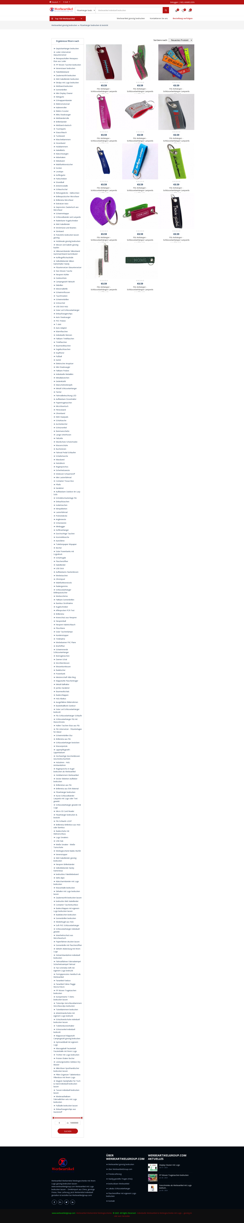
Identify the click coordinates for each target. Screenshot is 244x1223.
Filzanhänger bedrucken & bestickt (94, 25)
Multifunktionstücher (64, 164)
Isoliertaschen (61, 505)
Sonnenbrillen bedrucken (65, 918)
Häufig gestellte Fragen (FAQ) (120, 1179)
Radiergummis (61, 586)
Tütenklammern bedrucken (66, 1009)
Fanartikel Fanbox (63, 980)
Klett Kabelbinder (62, 224)
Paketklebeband (62, 72)
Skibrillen (59, 285)
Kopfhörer (59, 353)
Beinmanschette (62, 431)
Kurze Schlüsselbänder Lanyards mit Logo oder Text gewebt (66, 798)
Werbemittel (92, 1213)
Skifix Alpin (60, 878)
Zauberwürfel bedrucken (65, 75)
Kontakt (111, 1201)
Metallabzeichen (62, 378)
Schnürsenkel (61, 427)
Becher (58, 548)
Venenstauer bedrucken (65, 68)
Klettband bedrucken (64, 86)
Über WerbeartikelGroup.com (120, 1169)
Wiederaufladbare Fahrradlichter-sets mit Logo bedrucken (65, 1099)
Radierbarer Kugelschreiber (66, 220)
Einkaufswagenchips (63, 313)
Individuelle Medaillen (64, 374)
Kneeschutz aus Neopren (66, 617)
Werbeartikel (81, 1213)
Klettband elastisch (63, 125)
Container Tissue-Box (64, 481)
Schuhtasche (60, 420)
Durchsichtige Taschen (65, 533)
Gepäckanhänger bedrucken (67, 48)
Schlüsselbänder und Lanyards (68, 217)
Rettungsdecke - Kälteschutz (67, 193)
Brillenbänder (61, 122)
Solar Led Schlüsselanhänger (67, 310)
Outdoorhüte (61, 278)
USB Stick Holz (61, 306)
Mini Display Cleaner (64, 93)
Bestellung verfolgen (183, 18)
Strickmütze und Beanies (65, 228)
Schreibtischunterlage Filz (66, 498)
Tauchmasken (61, 296)
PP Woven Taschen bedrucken (68, 65)
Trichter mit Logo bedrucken (67, 1055)
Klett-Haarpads (61, 417)
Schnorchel (60, 303)
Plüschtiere (60, 628)
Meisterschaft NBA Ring (65, 677)
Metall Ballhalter (62, 684)
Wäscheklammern (63, 139)
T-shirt (58, 324)
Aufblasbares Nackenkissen (66, 572)
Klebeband (60, 161)
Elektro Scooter (62, 111)
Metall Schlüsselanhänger (66, 388)
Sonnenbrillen (61, 89)
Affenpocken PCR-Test (64, 610)
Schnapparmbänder (63, 100)
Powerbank (60, 673)
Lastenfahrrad (61, 512)
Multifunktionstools (63, 582)
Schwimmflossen (62, 292)
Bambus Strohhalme (64, 603)
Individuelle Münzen (63, 335)
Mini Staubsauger (62, 367)
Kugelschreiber (61, 607)
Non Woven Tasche (63, 271)
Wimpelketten (61, 508)
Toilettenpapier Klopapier (66, 544)
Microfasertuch (61, 406)
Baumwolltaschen (63, 345)
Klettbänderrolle (62, 118)
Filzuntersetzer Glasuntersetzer (68, 267)
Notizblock (60, 463)
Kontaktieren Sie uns (159, 18)
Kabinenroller (61, 107)
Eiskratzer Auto (61, 203)
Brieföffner (60, 646)
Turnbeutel (60, 136)
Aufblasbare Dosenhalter (65, 399)
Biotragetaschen (62, 656)
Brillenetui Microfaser (64, 200)
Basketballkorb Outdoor (65, 705)
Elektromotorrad (62, 104)
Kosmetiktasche (62, 537)
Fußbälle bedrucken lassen (66, 1105)
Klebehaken (60, 157)
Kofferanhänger (62, 530)
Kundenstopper (61, 635)
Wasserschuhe (61, 445)
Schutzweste (60, 523)
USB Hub (59, 841)
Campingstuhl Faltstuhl (65, 281)
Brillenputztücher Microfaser (67, 196)
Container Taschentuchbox (66, 905)
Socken (58, 168)
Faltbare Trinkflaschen (64, 338)
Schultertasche (61, 456)
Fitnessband (60, 410)
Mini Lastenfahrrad (63, 477)
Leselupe (59, 171)
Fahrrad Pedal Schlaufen (65, 452)
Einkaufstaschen (62, 501)
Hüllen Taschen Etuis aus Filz (67, 725)
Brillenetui (59, 614)
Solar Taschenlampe (64, 632)
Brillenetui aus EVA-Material (67, 788)
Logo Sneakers (61, 837)
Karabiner (59, 488)
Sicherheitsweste (62, 470)
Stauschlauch (61, 132)
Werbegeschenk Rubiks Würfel (68, 851)
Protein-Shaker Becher (64, 1058)
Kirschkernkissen (62, 663)
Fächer (58, 392)
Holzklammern (61, 146)
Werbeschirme (61, 596)
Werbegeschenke (105, 1213)
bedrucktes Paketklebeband (67, 874)
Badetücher (60, 670)
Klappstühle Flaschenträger (66, 681)
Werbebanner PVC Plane (65, 642)
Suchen (67, 1131)
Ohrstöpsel (60, 579)
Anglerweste (60, 519)
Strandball (59, 182)
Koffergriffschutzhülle (64, 257)
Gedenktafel (60, 381)
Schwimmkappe (62, 213)
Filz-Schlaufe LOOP (63, 821)
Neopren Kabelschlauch (65, 624)
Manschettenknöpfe (63, 385)
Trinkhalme (60, 639)
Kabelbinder (60, 565)
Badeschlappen (61, 695)
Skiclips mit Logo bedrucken (67, 82)
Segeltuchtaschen (62, 349)
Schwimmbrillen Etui (63, 735)
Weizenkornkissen (63, 666)
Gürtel (58, 360)
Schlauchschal (61, 189)
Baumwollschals (62, 691)
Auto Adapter (61, 328)
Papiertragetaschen (63, 402)
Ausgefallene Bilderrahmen (66, 702)
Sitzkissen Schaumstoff (65, 474)
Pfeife (58, 484)
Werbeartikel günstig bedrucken (131, 18)
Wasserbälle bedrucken (65, 888)
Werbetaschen (61, 575)
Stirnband (59, 231)
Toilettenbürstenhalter (64, 1026)
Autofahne (60, 540)
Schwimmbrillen (62, 299)
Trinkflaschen (61, 342)
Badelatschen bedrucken (65, 914)
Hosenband (60, 143)
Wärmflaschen (61, 331)
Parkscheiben (61, 178)
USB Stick (59, 568)
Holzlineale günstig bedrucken (67, 241)
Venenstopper (61, 854)
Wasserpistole (61, 746)
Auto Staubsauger (63, 317)
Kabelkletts (60, 150)
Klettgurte (59, 97)
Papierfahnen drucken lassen (67, 941)
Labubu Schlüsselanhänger (119, 1188)
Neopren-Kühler (62, 274)
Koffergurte (60, 175)
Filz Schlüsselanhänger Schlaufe (68, 715)
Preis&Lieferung (114, 1174)
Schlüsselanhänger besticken (67, 742)
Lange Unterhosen (63, 434)
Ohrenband (60, 413)
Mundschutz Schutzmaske (66, 442)
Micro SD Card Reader (64, 811)
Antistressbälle (61, 186)
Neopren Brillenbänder (64, 864)
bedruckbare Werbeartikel (118, 1183)
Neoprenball (60, 621)
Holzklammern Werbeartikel (67, 775)
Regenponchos (61, 467)
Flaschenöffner (61, 561)
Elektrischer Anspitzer (64, 363)
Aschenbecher (61, 424)
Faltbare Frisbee (62, 370)
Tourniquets (60, 129)
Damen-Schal (61, 659)
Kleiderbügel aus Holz (64, 922)
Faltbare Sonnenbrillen (64, 599)
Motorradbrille (61, 289)
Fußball (58, 356)
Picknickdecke (61, 516)
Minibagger (60, 526)
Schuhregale (60, 558)
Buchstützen (60, 449)
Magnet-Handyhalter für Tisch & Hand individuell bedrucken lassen (67, 1084)
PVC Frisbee (60, 321)
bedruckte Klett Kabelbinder (67, 901)
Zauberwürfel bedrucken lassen (68, 897)
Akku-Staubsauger (63, 114)
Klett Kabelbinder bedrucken (67, 79)
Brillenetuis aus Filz (63, 785)
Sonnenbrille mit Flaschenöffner (68, 945)
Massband (59, 459)
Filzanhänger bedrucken (65, 792)
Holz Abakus (60, 698)
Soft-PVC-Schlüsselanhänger (67, 925)
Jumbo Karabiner (62, 688)
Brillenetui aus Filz (63, 739)
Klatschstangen (61, 154)
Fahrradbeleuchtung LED (65, 395)
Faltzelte (59, 438)
